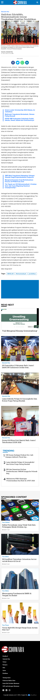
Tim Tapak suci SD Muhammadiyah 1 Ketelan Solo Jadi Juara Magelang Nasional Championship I (21, 185)
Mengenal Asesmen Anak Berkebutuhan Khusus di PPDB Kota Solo (19, 180)
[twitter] (18, 63)
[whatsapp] (22, 63)
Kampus (5, 664)
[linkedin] (27, 63)
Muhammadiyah (21, 273)
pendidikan (32, 273)
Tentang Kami (7, 677)
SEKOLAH (10, 273)
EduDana (5, 673)
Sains (4, 670)
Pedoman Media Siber (9, 680)
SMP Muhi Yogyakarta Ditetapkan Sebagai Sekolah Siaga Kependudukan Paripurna (19, 176)
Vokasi (4, 662)
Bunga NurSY (8, 269)
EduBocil (5, 656)
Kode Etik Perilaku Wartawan (11, 683)
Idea (4, 667)
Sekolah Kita (5, 11)
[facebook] (13, 63)
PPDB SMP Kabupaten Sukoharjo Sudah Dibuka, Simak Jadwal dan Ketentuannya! (19, 119)
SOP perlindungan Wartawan (11, 686)
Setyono (3, 52)
